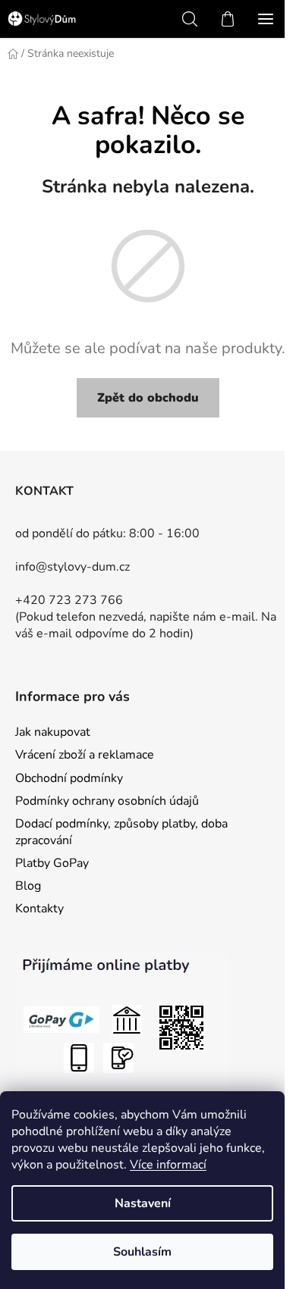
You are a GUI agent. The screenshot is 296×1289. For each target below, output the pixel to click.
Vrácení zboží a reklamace (84, 754)
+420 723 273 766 (69, 600)
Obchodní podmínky (69, 778)
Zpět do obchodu (148, 398)
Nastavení (143, 1203)
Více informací (168, 1164)
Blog (28, 886)
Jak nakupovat (52, 732)
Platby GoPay (52, 863)
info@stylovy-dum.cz (72, 566)
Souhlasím (142, 1252)
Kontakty (39, 908)
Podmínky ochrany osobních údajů (107, 801)
